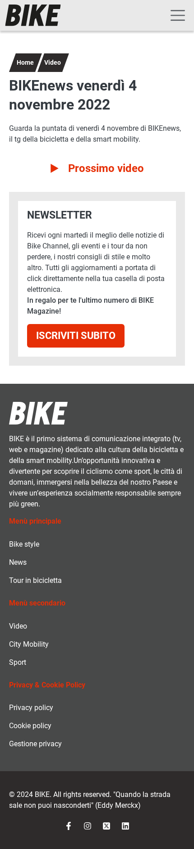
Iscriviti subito (75, 335)
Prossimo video (106, 168)
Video (52, 62)
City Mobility (29, 644)
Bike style (24, 544)
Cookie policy (30, 725)
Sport (17, 662)
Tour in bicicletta (35, 580)
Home (25, 62)
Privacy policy (31, 707)
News (18, 562)
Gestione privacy (35, 743)
